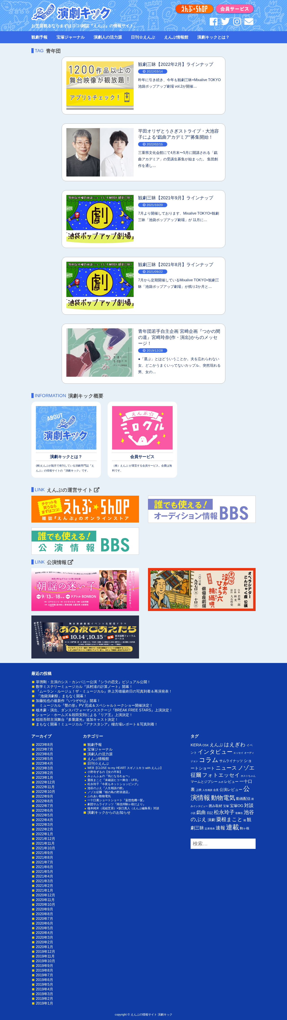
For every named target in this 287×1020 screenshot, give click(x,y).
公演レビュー (231, 789)
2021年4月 (44, 876)
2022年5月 (44, 815)
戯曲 (201, 812)
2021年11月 (45, 843)
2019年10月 (45, 961)
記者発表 (210, 828)
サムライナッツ (231, 761)
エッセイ (238, 752)
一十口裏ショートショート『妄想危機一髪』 (116, 800)
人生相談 (207, 790)
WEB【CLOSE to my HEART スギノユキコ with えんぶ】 (125, 768)
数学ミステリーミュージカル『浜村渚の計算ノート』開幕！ (84, 687)
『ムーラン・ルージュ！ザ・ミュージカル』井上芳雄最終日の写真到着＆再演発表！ (104, 691)
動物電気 (223, 797)
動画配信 (243, 799)
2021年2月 (44, 886)
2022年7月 (44, 806)
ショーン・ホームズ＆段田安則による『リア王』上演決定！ (84, 715)
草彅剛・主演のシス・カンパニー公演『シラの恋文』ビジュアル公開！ (93, 682)
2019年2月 (44, 999)
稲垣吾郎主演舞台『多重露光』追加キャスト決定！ (77, 719)
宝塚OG (236, 806)
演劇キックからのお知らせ (108, 812)
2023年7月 (44, 749)
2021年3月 (44, 881)
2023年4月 (44, 763)
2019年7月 (44, 975)
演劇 (211, 820)
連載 (232, 827)
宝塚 (226, 806)
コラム (208, 759)
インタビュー (215, 752)
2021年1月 (44, 890)
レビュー (231, 781)
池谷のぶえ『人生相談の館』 (106, 788)
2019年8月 (44, 970)
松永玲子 (224, 812)
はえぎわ (235, 744)
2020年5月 (44, 928)
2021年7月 (44, 862)
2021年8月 (44, 857)
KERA (196, 745)
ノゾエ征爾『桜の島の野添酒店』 (109, 792)
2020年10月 (45, 904)
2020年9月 (44, 909)
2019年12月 (45, 951)
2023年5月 (44, 759)
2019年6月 (44, 980)
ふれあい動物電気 (99, 796)
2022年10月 (45, 792)
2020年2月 (44, 942)
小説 (193, 813)
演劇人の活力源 (108, 37)
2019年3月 (44, 994)
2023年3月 (44, 768)
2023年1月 (44, 777)
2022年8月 (44, 801)
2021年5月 (44, 872)
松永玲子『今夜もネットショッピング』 (113, 784)
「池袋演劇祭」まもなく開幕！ (61, 696)
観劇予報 (39, 37)
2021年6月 (44, 867)
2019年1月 (44, 1003)
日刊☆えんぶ (143, 37)
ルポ (220, 782)
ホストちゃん (248, 776)
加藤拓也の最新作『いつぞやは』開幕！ (68, 701)
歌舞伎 (239, 813)
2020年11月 (45, 900)
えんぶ (216, 744)
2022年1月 (44, 834)
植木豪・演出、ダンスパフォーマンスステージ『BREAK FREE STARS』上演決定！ (104, 710)
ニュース (226, 768)
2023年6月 (44, 754)
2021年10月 (45, 848)
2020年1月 (44, 947)
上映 (199, 790)
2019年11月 (45, 956)
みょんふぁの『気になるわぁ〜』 (109, 776)
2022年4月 (44, 820)
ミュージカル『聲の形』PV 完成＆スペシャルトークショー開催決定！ (94, 705)
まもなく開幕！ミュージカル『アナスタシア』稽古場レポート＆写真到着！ (97, 724)
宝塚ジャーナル (71, 37)
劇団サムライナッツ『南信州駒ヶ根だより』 (116, 804)
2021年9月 (44, 853)
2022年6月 (44, 810)
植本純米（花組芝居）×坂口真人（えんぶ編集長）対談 (123, 808)
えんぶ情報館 (176, 37)
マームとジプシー (204, 781)
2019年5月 (44, 984)
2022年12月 (45, 782)
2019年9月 (44, 966)
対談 (249, 805)
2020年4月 (44, 933)
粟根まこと (229, 819)
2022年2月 (44, 829)
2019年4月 (44, 989)
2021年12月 (45, 839)
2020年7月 (44, 919)
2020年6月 (44, 923)
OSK (205, 745)
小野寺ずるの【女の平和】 (104, 772)
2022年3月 (44, 824)
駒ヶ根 (244, 828)
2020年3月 (44, 937)
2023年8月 (44, 745)
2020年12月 (45, 895)
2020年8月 (44, 914)
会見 (216, 790)
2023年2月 (44, 773)
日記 (210, 813)
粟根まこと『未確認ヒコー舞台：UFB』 (113, 780)
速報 (220, 827)
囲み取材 (215, 806)
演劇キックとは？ (213, 37)
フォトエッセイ (221, 775)
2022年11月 (45, 787)
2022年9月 (44, 796)
